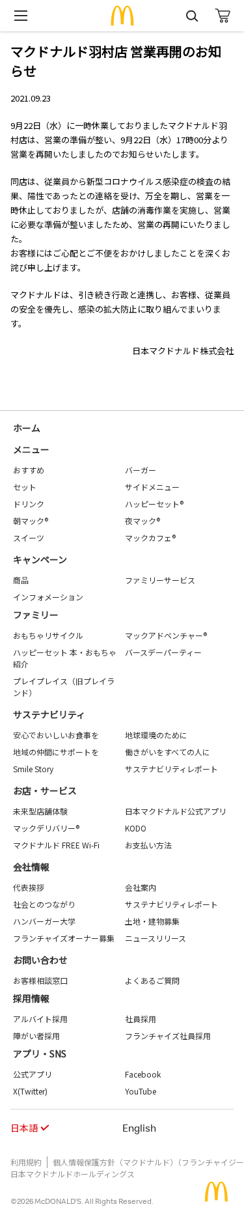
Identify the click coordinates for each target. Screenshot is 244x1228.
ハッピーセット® (154, 503)
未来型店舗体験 (40, 810)
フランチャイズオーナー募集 (64, 937)
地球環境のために (156, 734)
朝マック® (30, 520)
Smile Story (33, 768)
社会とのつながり (44, 904)
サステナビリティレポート (171, 768)
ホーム (26, 427)
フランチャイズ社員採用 (168, 1035)
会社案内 (140, 887)
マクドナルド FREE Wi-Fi (56, 844)
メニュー (31, 449)
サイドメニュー (152, 486)
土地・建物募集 (152, 921)
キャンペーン (40, 559)
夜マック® (142, 520)
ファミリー (36, 614)
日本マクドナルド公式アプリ (175, 810)
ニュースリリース (155, 937)
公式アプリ (32, 1074)
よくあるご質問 (152, 980)
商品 (21, 579)
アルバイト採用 (40, 1018)
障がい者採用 (36, 1035)
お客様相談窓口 (40, 980)
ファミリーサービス (160, 579)
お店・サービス (45, 790)
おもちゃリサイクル (48, 635)
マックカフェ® (150, 537)
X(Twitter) (30, 1090)
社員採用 (140, 1018)
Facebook (143, 1074)
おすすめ (28, 469)
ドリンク (28, 503)
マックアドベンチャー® (166, 635)
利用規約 (26, 1161)
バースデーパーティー (163, 652)
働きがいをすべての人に (167, 751)
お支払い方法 (148, 844)
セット (24, 486)
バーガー (140, 469)
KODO (135, 827)
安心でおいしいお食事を (56, 734)
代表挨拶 (28, 887)
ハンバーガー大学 (44, 921)
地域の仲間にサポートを (56, 751)
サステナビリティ (49, 714)
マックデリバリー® (46, 827)
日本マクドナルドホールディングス (72, 1173)
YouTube (140, 1090)
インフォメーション (48, 596)
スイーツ (28, 537)
